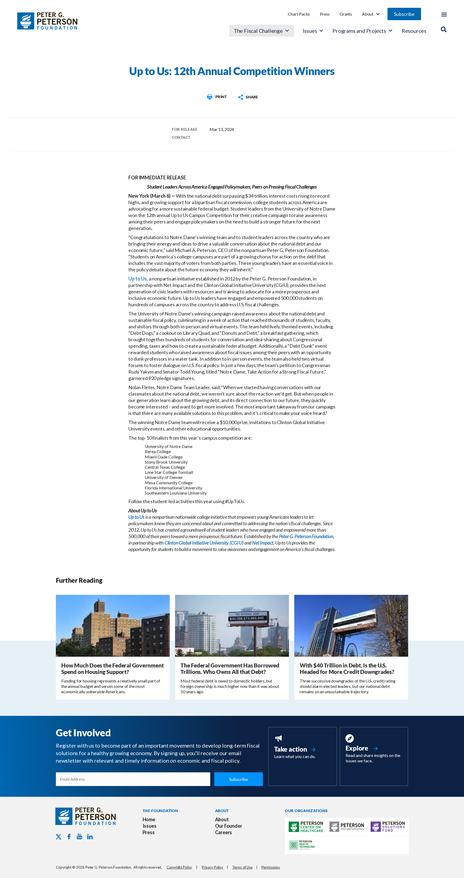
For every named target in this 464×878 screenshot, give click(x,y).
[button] (404, 14)
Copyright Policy (179, 867)
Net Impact (262, 543)
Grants (346, 13)
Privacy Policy (212, 867)
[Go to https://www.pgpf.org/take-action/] (302, 747)
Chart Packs (299, 13)
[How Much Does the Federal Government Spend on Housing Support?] (113, 625)
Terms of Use (242, 867)
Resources (414, 30)
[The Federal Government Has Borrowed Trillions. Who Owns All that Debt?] (232, 625)
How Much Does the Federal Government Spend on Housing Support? (112, 668)
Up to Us (137, 279)
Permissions (271, 867)
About (368, 13)
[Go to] (216, 97)
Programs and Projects (359, 30)
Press (325, 13)
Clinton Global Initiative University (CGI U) (204, 543)
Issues (310, 30)
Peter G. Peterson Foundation (306, 536)
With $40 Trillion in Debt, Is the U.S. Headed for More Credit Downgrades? (347, 668)
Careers (223, 832)
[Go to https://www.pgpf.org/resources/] (374, 749)
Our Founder (228, 826)
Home (149, 819)
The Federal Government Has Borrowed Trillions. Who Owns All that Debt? (229, 668)
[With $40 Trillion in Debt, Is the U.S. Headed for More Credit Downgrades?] (351, 625)
